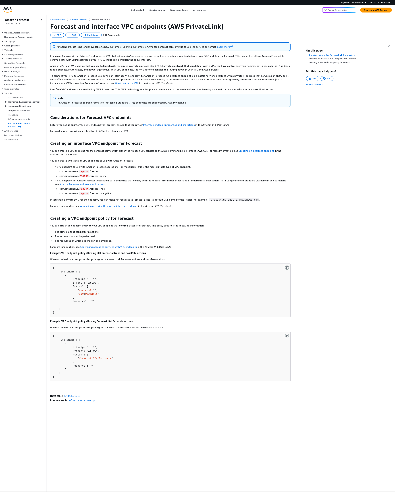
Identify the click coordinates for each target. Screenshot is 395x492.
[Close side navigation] (42, 19)
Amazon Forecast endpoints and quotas (82, 184)
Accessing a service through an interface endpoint (109, 206)
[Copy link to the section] (48, 117)
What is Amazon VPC (127, 83)
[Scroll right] (208, 10)
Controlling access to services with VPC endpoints (108, 246)
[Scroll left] (129, 10)
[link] (101, 19)
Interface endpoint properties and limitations (169, 124)
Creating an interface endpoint (256, 150)
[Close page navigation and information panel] (389, 45)
